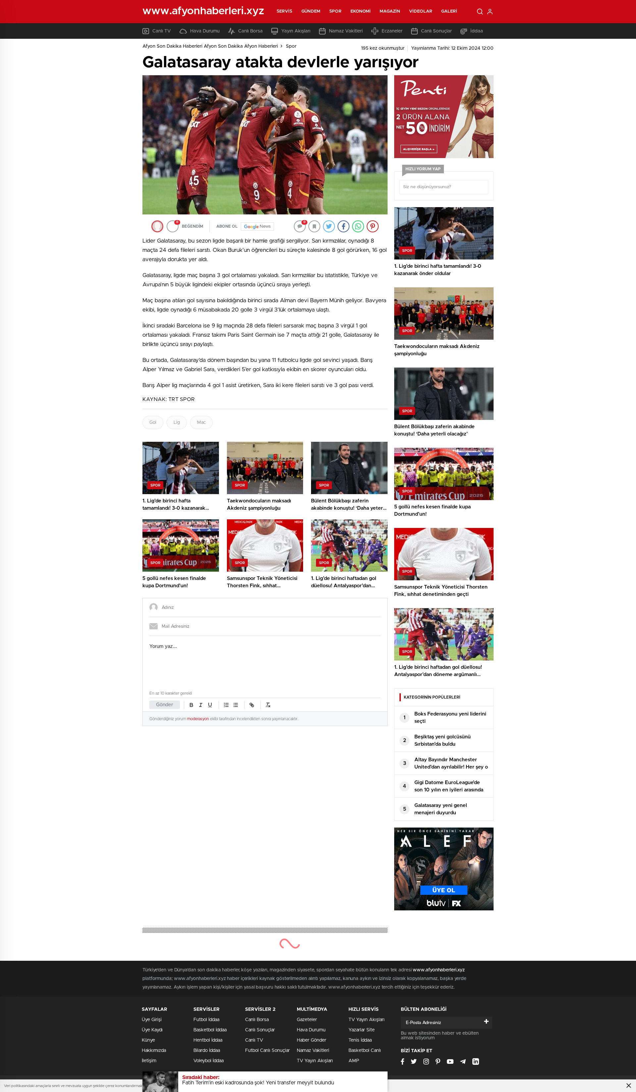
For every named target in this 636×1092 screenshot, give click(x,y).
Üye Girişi (152, 1019)
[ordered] (226, 705)
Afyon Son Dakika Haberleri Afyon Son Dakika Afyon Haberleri (210, 46)
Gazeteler (307, 1019)
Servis (284, 11)
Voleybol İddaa (208, 1061)
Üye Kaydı (152, 1030)
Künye (148, 1040)
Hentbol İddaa (207, 1040)
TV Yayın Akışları (315, 1061)
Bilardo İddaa (206, 1050)
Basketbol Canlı (364, 1050)
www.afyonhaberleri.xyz (439, 970)
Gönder (164, 704)
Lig (177, 422)
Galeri (449, 11)
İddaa (476, 31)
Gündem (311, 11)
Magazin (390, 11)
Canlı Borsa (250, 31)
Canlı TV (161, 31)
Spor (335, 11)
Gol (152, 422)
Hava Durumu (205, 31)
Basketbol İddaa (210, 1030)
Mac (201, 422)
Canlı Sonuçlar (436, 31)
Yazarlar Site (361, 1030)
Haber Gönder (311, 1040)
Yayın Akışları (295, 31)
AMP (353, 1061)
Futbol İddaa (206, 1019)
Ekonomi (360, 11)
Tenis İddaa (360, 1040)
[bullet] (235, 705)
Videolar (420, 11)
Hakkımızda (154, 1050)
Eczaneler (392, 31)
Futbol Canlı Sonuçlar (267, 1050)
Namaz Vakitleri (346, 31)
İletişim (149, 1061)
